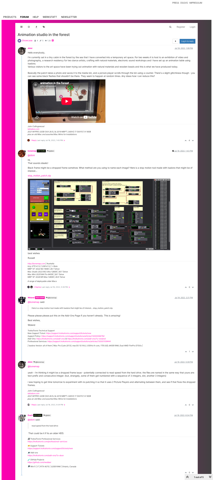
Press (175, 2)
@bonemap (52, 298)
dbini (30, 48)
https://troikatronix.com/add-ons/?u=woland (86, 339)
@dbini (51, 151)
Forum (24, 16)
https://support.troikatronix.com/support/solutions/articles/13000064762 (72, 336)
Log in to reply (187, 41)
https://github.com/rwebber (39, 462)
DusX (30, 415)
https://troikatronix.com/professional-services (47, 441)
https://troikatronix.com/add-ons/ (50, 339)
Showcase (27, 40)
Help (36, 16)
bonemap (32, 151)
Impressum (195, 2)
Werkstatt (50, 16)
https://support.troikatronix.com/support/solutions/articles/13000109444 (79, 341)
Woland (31, 297)
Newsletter (69, 16)
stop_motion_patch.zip (39, 175)
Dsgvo (184, 2)
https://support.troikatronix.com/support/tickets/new (68, 333)
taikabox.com (33, 129)
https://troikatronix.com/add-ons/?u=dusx (46, 455)
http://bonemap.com (36, 263)
